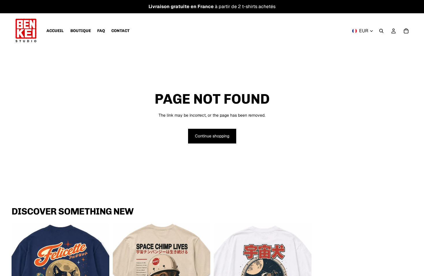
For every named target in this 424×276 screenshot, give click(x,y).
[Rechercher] (381, 31)
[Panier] (406, 31)
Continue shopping (212, 136)
